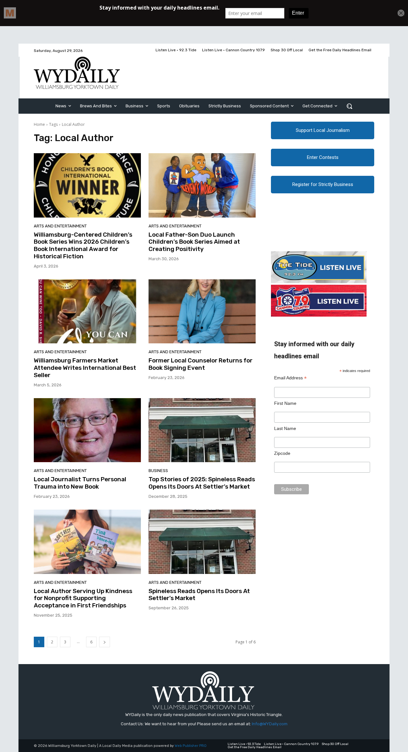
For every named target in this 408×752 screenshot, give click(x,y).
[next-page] (104, 642)
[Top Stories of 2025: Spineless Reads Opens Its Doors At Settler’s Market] (202, 430)
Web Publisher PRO (191, 746)
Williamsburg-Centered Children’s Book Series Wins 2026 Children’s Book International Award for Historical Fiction (83, 245)
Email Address (290, 378)
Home (39, 124)
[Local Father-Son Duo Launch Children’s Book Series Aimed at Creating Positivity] (202, 185)
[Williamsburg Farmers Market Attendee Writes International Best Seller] (87, 311)
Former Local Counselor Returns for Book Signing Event (200, 364)
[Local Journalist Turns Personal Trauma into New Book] (87, 430)
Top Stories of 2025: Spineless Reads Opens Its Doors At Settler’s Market (202, 483)
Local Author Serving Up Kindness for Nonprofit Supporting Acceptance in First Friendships (83, 598)
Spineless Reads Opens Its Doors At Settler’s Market (199, 594)
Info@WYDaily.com (270, 723)
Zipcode (282, 453)
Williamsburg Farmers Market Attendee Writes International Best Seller (85, 368)
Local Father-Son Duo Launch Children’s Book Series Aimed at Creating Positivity (194, 242)
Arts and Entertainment (60, 226)
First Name (285, 403)
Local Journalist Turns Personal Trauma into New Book (80, 483)
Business (158, 471)
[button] (349, 106)
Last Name (285, 428)
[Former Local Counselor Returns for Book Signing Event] (202, 311)
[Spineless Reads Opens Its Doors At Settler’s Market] (202, 542)
